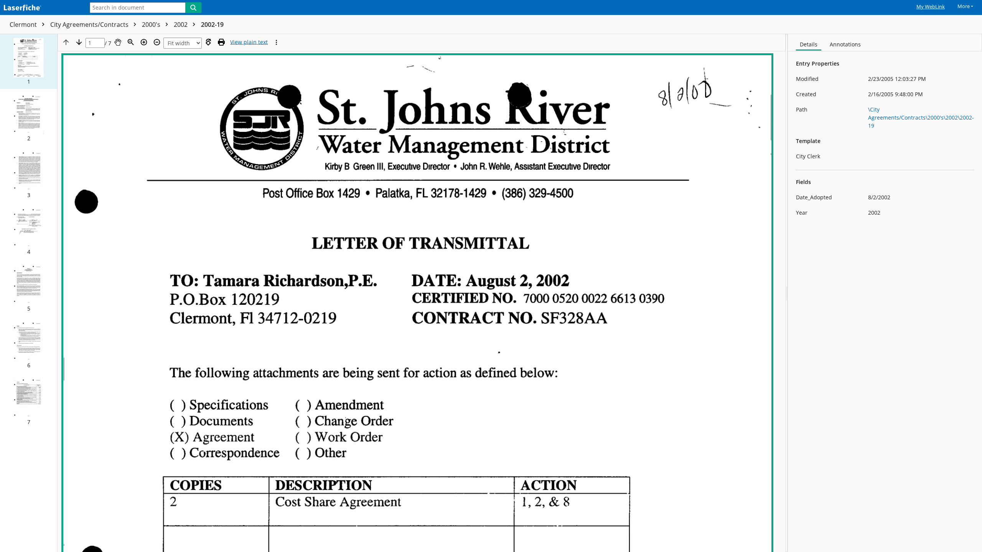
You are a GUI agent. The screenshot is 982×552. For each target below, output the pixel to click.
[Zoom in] (143, 42)
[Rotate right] (208, 42)
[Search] (193, 7)
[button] (28, 61)
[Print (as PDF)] (221, 42)
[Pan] (117, 42)
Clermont (24, 24)
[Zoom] (130, 42)
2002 (181, 24)
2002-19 (212, 24)
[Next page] (79, 42)
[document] (885, 293)
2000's (152, 24)
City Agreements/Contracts (90, 24)
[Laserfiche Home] (40, 8)
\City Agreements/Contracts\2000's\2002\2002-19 (921, 117)
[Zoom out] (156, 42)
